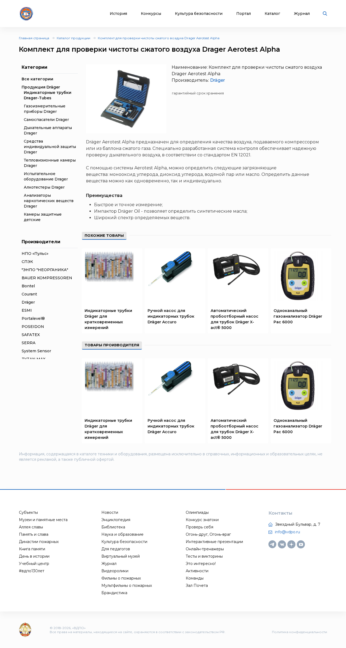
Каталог (272, 13)
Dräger (28, 302)
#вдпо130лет (31, 570)
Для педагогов (115, 549)
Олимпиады (197, 512)
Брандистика (114, 592)
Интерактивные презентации (214, 541)
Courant (29, 294)
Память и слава (33, 534)
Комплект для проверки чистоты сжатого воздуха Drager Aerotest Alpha (158, 38)
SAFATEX (31, 334)
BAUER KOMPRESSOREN (47, 277)
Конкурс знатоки (202, 519)
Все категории (37, 79)
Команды (195, 578)
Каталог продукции (73, 38)
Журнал (302, 13)
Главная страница (34, 38)
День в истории (34, 556)
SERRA (28, 342)
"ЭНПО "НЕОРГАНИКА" (45, 269)
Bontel (28, 286)
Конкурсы (151, 13)
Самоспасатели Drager (46, 119)
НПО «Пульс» (35, 253)
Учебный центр (34, 563)
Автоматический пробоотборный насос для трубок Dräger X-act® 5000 (234, 319)
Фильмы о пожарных (121, 578)
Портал (243, 13)
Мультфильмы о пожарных (126, 585)
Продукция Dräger (41, 87)
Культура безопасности (198, 13)
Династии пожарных (39, 541)
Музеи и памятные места (43, 519)
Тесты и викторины (204, 556)
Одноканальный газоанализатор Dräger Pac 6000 (298, 316)
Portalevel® (33, 318)
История (118, 13)
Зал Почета (197, 585)
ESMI (27, 310)
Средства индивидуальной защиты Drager (50, 146)
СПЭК (27, 261)
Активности (197, 570)
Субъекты (28, 512)
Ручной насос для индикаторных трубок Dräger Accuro (171, 316)
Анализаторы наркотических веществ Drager (49, 201)
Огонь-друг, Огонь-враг (208, 534)
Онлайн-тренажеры (205, 549)
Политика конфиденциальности (299, 632)
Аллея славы (31, 527)
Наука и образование (122, 534)
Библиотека (113, 527)
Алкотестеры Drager (44, 187)
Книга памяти (32, 549)
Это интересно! (201, 563)
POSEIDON (33, 326)
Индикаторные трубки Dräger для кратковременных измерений (108, 319)
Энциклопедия (115, 519)
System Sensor (36, 350)
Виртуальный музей (120, 556)
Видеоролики (114, 570)
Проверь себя (199, 527)
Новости (109, 512)
